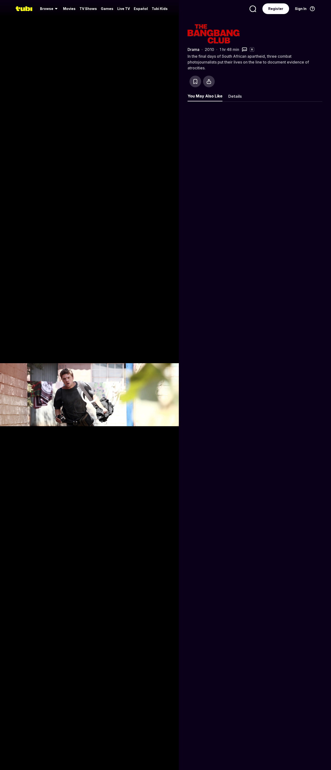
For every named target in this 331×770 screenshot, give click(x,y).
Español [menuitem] (141, 9)
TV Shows (88, 9)
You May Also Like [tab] (205, 96)
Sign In (301, 9)
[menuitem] (49, 9)
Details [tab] (235, 96)
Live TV (123, 9)
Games (107, 9)
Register (275, 9)
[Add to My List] (195, 81)
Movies (69, 9)
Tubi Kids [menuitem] (160, 9)
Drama (193, 49)
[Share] (209, 81)
